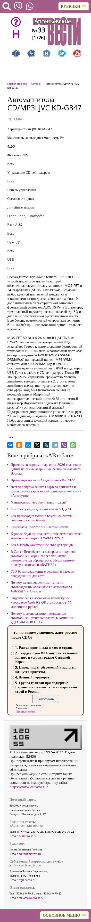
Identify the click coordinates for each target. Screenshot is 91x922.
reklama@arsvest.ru (31, 898)
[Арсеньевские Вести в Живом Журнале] (31, 53)
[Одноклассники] (19, 445)
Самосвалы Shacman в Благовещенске (39, 527)
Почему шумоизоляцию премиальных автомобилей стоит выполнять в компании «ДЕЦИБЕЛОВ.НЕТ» (42, 617)
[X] (37, 445)
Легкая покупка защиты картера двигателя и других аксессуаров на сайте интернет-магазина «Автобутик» (46, 491)
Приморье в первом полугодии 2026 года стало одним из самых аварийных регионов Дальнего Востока (46, 468)
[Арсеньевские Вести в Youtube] (77, 53)
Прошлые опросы (26, 711)
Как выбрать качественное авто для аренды (42, 545)
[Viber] (64, 445)
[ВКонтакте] (10, 445)
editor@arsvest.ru (30, 854)
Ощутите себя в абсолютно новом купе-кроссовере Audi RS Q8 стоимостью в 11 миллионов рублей (41, 602)
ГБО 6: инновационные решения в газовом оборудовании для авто (42, 573)
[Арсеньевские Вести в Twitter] (62, 53)
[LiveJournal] (46, 445)
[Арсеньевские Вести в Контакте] (46, 53)
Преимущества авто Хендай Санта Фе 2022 (43, 480)
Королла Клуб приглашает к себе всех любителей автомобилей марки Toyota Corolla (47, 536)
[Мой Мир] (28, 445)
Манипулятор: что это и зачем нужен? (38, 502)
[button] (73, 6)
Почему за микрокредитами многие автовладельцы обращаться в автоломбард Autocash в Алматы (41, 586)
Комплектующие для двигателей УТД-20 (41, 509)
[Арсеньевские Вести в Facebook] (16, 53)
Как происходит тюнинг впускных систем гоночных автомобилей (41, 518)
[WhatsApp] (73, 445)
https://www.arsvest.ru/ (28, 787)
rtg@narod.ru (27, 880)
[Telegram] (55, 445)
